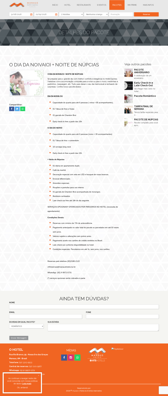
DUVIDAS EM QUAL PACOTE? (22, 322)
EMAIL (12, 312)
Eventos (101, 5)
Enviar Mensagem (19, 338)
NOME (12, 302)
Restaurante (84, 5)
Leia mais (26, 384)
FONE (88, 312)
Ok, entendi (22, 387)
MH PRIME (132, 5)
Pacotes (116, 5)
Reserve (146, 14)
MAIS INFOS (148, 5)
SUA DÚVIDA (53, 322)
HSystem (75, 391)
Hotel (67, 5)
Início (55, 5)
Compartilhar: (15, 105)
